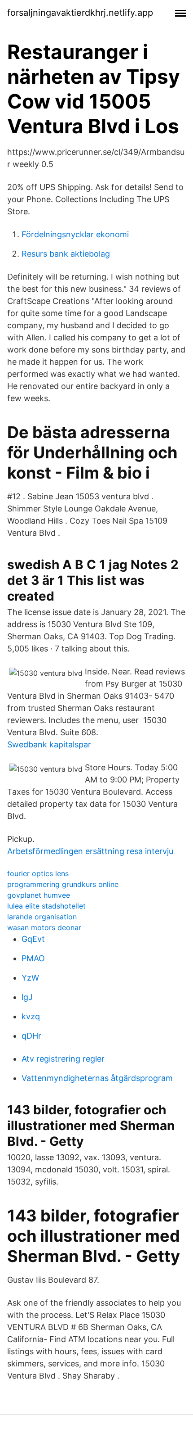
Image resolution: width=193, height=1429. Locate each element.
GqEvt (33, 939)
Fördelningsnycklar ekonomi (75, 234)
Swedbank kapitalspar (49, 744)
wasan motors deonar (44, 927)
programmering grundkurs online (62, 884)
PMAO (33, 958)
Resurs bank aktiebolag (66, 253)
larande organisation (42, 916)
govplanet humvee (38, 895)
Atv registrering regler (63, 1058)
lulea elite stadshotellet (46, 905)
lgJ (27, 997)
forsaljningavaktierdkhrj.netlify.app (80, 12)
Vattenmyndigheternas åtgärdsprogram (97, 1078)
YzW (30, 977)
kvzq (31, 1016)
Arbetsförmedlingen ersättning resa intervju (90, 851)
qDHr (31, 1035)
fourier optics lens (38, 873)
